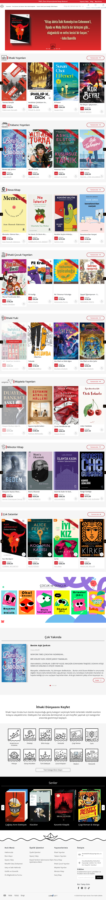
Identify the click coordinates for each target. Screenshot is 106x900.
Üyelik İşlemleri (35, 852)
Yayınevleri (8, 6)
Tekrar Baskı (27, 6)
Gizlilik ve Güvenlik (11, 871)
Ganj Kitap (58, 875)
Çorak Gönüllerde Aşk (62, 426)
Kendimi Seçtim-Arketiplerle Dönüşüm (63, 234)
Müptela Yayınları (60, 867)
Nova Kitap (58, 860)
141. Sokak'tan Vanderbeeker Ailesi (11, 361)
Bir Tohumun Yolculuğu (62, 294)
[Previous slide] (1, 83)
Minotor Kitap (59, 871)
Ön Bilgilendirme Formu (13, 875)
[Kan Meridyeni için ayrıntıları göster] (14, 538)
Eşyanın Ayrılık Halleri (36, 426)
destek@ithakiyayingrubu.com (91, 855)
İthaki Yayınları (59, 852)
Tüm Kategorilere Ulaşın (53, 770)
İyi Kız (56, 559)
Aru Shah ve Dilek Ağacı (63, 361)
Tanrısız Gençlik (8, 102)
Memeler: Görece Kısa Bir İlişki (11, 234)
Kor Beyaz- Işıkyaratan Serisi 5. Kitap (89, 105)
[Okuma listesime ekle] (24, 65)
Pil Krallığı (32, 294)
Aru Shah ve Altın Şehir (88, 361)
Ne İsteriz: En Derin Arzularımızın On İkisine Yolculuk (37, 234)
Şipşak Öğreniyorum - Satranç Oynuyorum (89, 294)
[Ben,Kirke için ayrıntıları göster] (92, 538)
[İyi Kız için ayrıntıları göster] (66, 538)
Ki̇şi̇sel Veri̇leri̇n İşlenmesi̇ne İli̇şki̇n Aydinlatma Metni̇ (42, 861)
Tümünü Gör (94, 58)
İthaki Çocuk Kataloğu (45, 6)
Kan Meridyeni (7, 559)
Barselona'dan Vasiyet (88, 234)
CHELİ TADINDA (86, 426)
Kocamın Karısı (33, 559)
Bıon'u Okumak (34, 492)
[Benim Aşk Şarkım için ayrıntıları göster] (14, 663)
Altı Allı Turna (33, 169)
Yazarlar (38, 6)
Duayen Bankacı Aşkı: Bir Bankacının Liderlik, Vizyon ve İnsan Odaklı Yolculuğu (11, 426)
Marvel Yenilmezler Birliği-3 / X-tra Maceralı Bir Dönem (11, 297)
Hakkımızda (9, 852)
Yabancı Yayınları (60, 856)
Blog (91, 1)
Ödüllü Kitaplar (54, 6)
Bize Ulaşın (9, 856)
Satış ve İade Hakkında (13, 867)
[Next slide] (104, 83)
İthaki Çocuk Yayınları (61, 864)
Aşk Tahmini (84, 169)
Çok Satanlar (21, 6)
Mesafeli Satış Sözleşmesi (14, 864)
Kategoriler (32, 6)
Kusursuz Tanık (59, 169)
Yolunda (31, 361)
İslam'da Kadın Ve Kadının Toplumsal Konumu (63, 492)
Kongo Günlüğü (85, 492)
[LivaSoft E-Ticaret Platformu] (53, 895)
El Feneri (57, 102)
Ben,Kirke (83, 559)
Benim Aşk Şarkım (9, 169)
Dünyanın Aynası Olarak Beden (11, 492)
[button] (50, 685)
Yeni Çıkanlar (15, 6)
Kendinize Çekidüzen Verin (37, 102)
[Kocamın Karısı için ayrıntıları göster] (40, 538)
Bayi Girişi (98, 1)
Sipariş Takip (84, 1)
